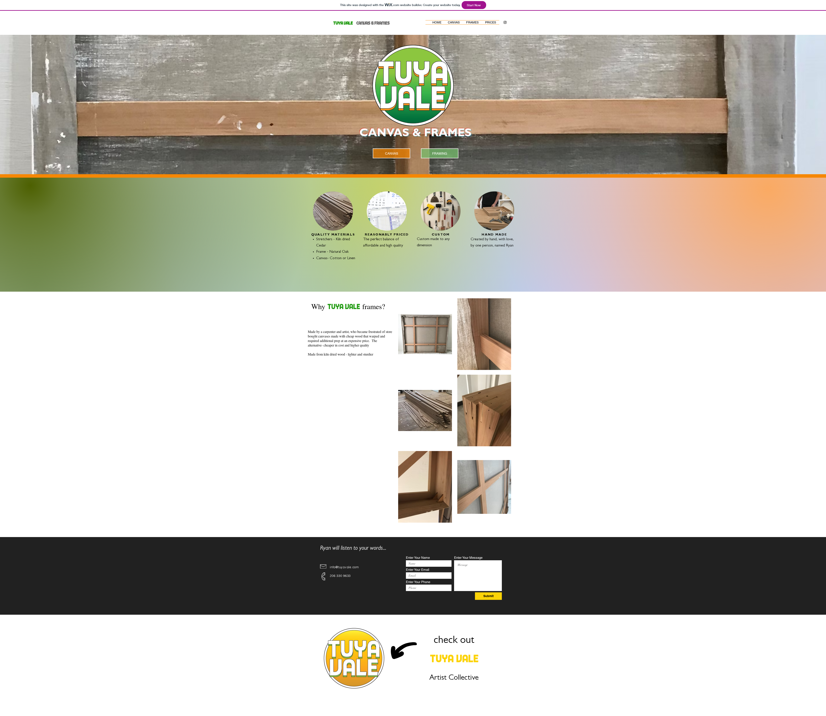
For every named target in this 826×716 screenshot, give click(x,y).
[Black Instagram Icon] (505, 22)
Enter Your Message (468, 557)
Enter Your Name (418, 557)
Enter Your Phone (418, 582)
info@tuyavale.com (344, 567)
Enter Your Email (417, 569)
